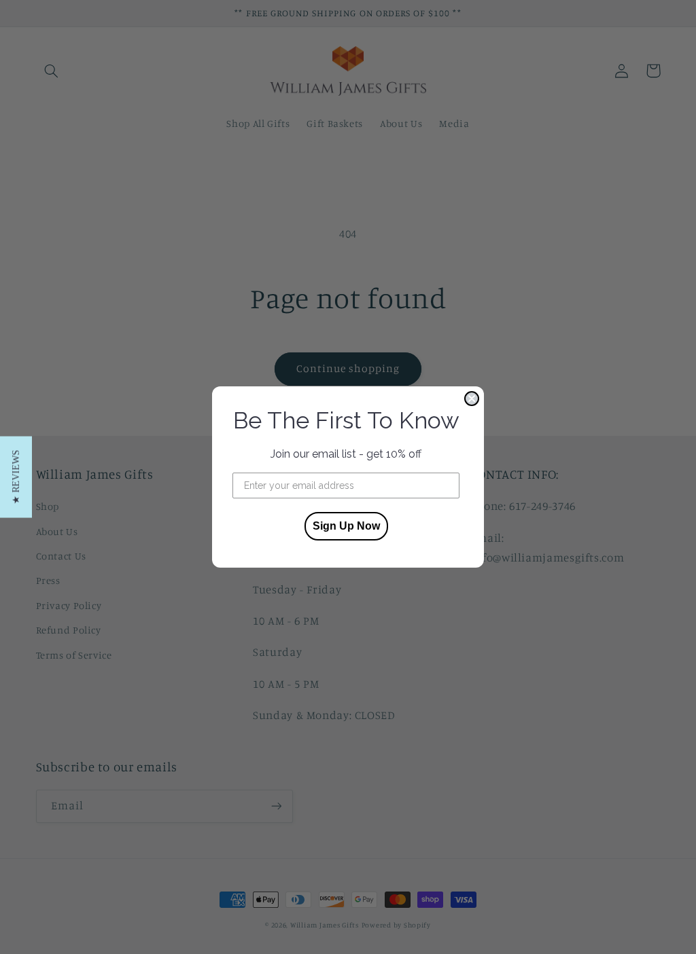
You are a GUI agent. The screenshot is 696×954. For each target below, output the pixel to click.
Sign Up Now (346, 526)
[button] (16, 477)
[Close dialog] (471, 398)
